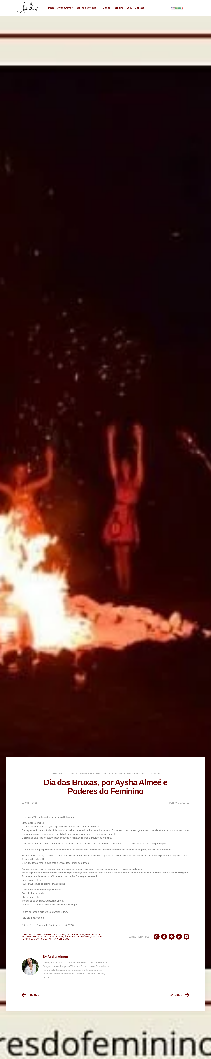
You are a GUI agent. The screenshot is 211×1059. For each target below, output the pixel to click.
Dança (106, 7)
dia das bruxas (75, 934)
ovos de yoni (55, 936)
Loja (129, 7)
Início (51, 7)
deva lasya (59, 934)
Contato (139, 7)
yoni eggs (63, 939)
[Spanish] (181, 7)
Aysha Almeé (65, 7)
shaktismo (40, 939)
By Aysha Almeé (55, 956)
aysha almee (35, 934)
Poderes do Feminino (122, 773)
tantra (51, 939)
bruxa (47, 934)
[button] (157, 937)
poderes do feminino (77, 936)
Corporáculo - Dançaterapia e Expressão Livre (79, 773)
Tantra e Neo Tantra (148, 773)
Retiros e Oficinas (86, 7)
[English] (173, 7)
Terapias (118, 7)
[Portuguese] (177, 7)
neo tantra (39, 936)
